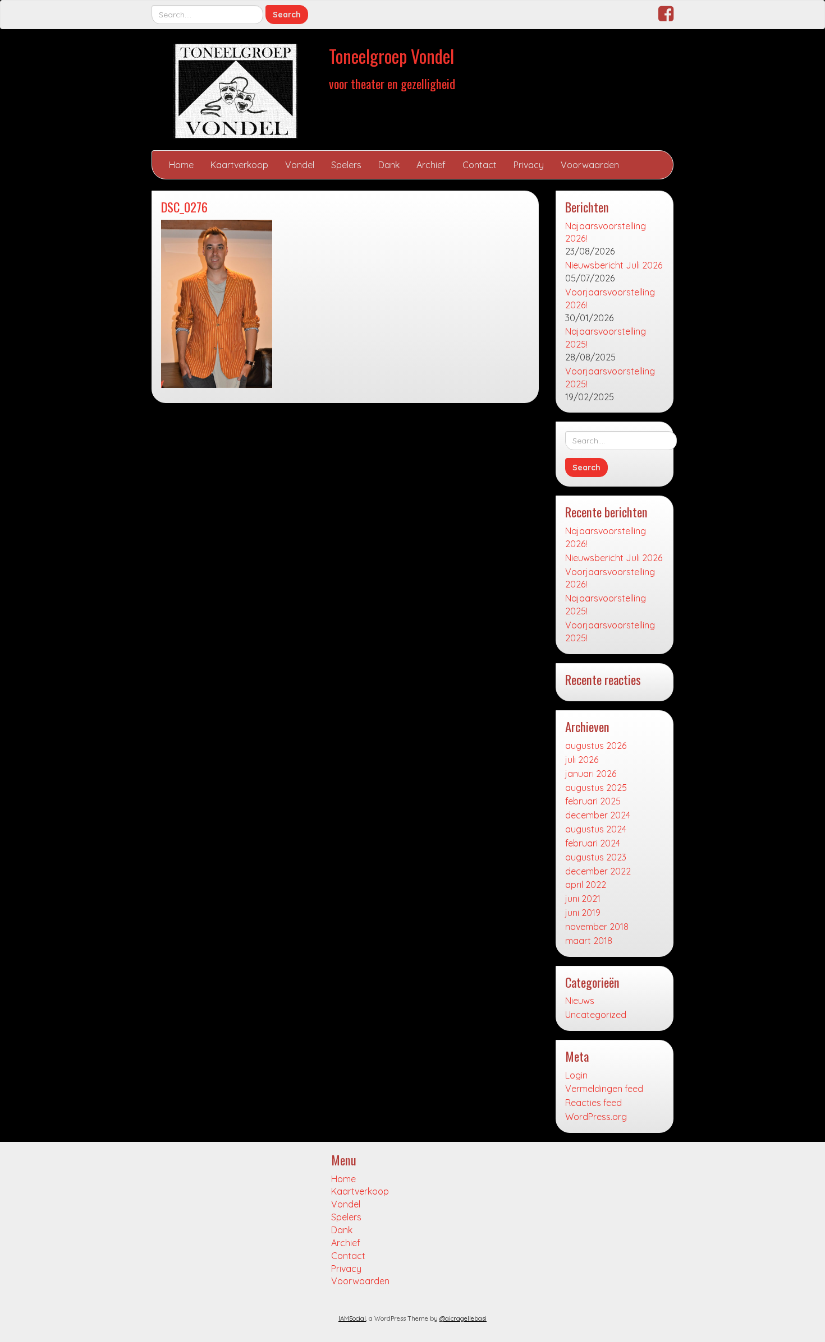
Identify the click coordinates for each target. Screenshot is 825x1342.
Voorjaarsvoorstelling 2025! (610, 377)
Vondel (299, 164)
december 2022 (598, 871)
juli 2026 (581, 759)
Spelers (346, 164)
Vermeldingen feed (604, 1088)
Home (181, 164)
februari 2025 (593, 801)
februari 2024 (592, 843)
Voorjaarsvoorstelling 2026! (610, 298)
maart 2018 (588, 940)
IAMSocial (352, 1318)
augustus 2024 (595, 829)
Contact (479, 164)
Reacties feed (593, 1102)
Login (576, 1075)
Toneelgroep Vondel (391, 56)
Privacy (529, 164)
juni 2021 (583, 898)
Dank (389, 164)
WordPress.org (596, 1116)
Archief (431, 164)
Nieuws (579, 1000)
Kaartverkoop (239, 164)
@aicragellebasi (463, 1318)
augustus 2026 (595, 745)
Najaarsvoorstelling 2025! (605, 338)
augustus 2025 (596, 787)
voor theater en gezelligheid (392, 83)
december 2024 (597, 815)
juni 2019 (583, 912)
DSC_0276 (184, 206)
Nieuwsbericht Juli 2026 (613, 265)
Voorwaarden (590, 164)
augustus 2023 (595, 857)
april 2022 (585, 884)
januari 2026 (590, 773)
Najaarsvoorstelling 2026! (605, 232)
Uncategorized (595, 1014)
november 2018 (597, 926)
